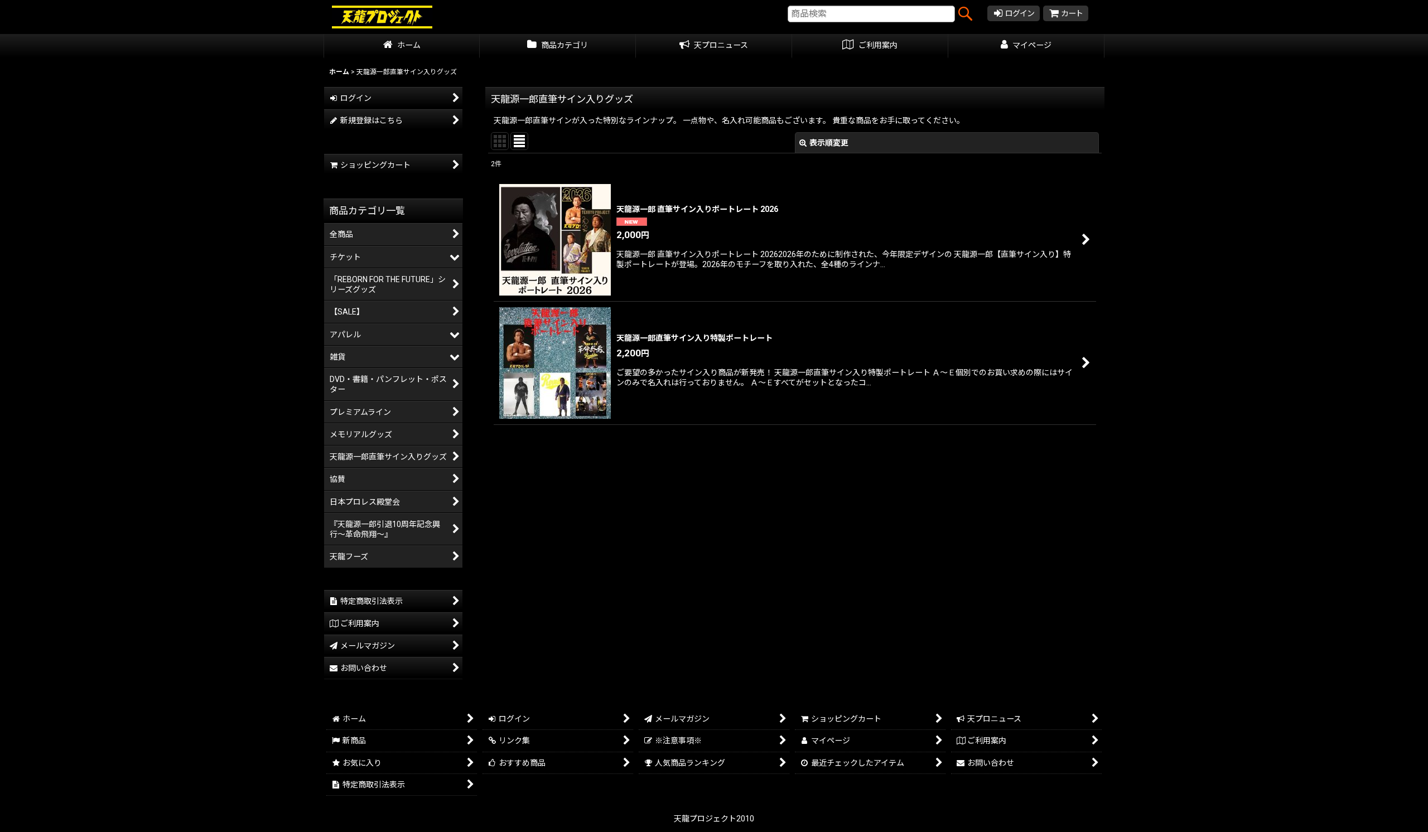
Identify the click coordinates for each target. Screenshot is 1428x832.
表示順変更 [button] (828, 142)
